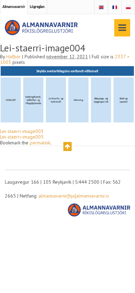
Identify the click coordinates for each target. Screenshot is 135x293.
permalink (40, 143)
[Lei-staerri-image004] (67, 94)
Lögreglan (37, 7)
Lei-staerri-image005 (22, 137)
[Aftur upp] (67, 146)
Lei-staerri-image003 (22, 131)
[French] (114, 7)
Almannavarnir (13, 7)
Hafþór (13, 56)
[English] (101, 7)
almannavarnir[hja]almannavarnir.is (73, 196)
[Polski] (128, 7)
